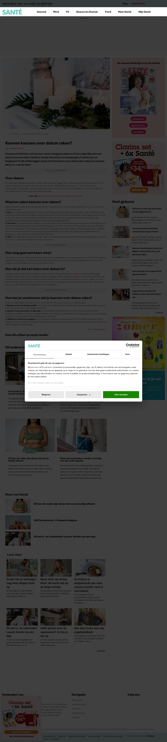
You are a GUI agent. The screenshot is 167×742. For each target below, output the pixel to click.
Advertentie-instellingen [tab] (98, 354)
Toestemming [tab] (39, 354)
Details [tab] (69, 354)
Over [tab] (127, 354)
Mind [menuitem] (56, 11)
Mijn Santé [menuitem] (145, 11)
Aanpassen (82, 394)
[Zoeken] (163, 12)
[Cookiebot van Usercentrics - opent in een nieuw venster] (128, 345)
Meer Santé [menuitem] (124, 11)
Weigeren (46, 394)
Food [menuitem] (108, 11)
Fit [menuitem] (67, 11)
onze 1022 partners (43, 367)
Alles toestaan (120, 394)
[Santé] (12, 11)
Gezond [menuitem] (41, 11)
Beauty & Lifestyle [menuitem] (87, 11)
